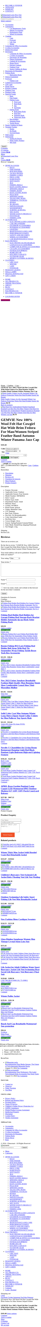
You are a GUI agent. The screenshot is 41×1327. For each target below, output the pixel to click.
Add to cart (5, 457)
